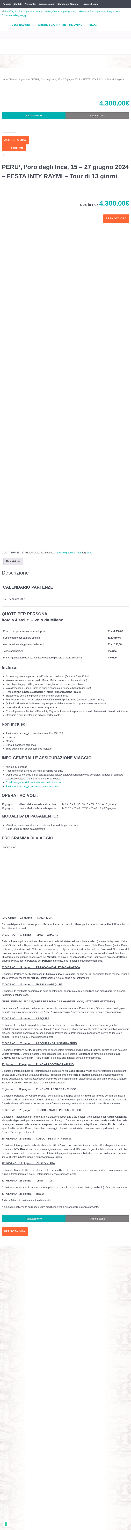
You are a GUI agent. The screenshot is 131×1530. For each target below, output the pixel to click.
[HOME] (5, 25)
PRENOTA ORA (14, 1231)
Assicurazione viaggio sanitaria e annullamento (32, 786)
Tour (78, 552)
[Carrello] (3, 51)
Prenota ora (116, 218)
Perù (89, 552)
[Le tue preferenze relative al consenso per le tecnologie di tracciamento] (6, 1524)
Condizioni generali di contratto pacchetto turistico (33, 782)
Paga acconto (34, 115)
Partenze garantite (20, 79)
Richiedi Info (16, 147)
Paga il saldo (97, 115)
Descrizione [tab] (13, 561)
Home (5, 79)
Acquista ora (15, 140)
